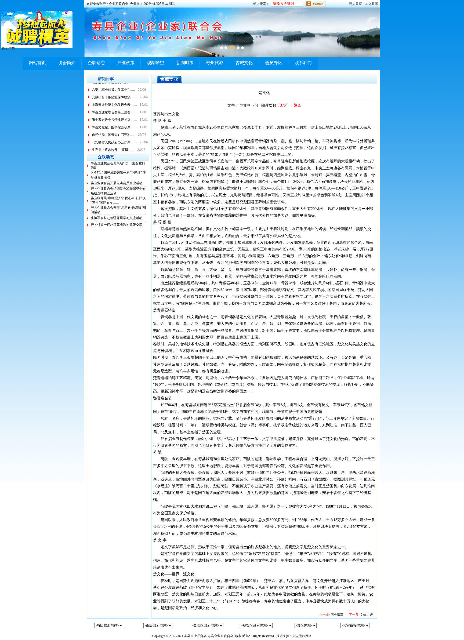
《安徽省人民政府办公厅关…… (114, 138)
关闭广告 (8, 48)
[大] (242, 105)
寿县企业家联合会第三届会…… (114, 108)
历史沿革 (331, 615)
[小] (255, 105)
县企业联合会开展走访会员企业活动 (116, 183)
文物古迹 (361, 615)
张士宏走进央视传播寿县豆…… (114, 116)
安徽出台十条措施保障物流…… (114, 93)
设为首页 (355, 4)
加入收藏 (371, 4)
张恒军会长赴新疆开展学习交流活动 (116, 218)
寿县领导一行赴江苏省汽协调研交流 (116, 225)
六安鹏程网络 (302, 636)
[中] (248, 105)
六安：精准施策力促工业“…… (113, 86)
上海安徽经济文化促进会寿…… (114, 101)
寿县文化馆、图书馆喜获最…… (114, 123)
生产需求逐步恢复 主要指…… (113, 146)
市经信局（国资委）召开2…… (113, 131)
